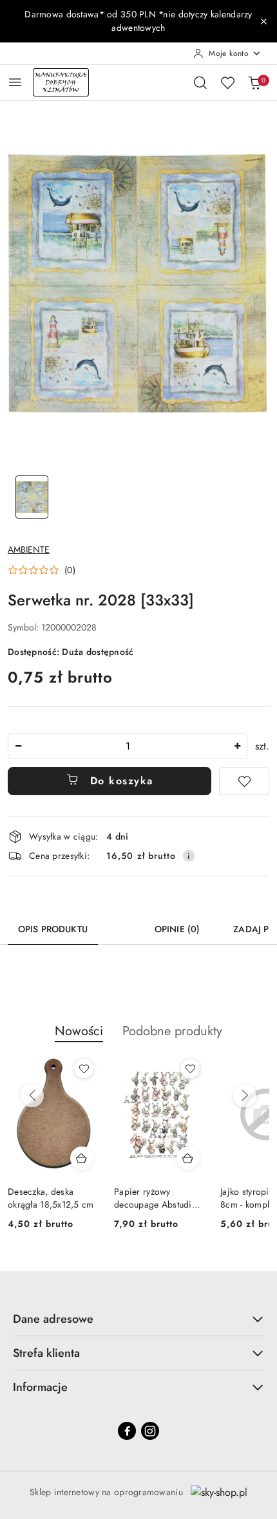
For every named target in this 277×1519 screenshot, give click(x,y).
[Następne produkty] (244, 1095)
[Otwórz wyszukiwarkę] (200, 82)
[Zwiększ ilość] (237, 746)
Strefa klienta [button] (46, 1353)
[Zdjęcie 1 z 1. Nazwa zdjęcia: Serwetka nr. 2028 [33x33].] (32, 497)
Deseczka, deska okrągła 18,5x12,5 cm (51, 1198)
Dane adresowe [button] (53, 1319)
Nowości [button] (79, 1031)
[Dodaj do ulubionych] (244, 781)
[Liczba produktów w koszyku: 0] (254, 82)
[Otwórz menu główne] (15, 82)
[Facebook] (127, 1431)
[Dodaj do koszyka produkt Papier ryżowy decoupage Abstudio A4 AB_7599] (188, 1158)
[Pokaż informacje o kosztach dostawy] (189, 856)
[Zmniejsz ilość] (18, 746)
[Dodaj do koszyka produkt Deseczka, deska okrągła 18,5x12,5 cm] (81, 1158)
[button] (41, 570)
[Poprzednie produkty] (32, 1095)
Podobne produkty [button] (172, 1031)
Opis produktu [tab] (53, 929)
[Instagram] (150, 1431)
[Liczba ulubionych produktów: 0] (227, 82)
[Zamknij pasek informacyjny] (263, 21)
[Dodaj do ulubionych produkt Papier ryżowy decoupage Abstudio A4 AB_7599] (190, 1068)
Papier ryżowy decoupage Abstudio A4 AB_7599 (155, 1198)
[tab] (121, 924)
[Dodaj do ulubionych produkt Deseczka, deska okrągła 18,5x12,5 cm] (83, 1068)
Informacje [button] (40, 1387)
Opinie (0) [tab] (177, 929)
